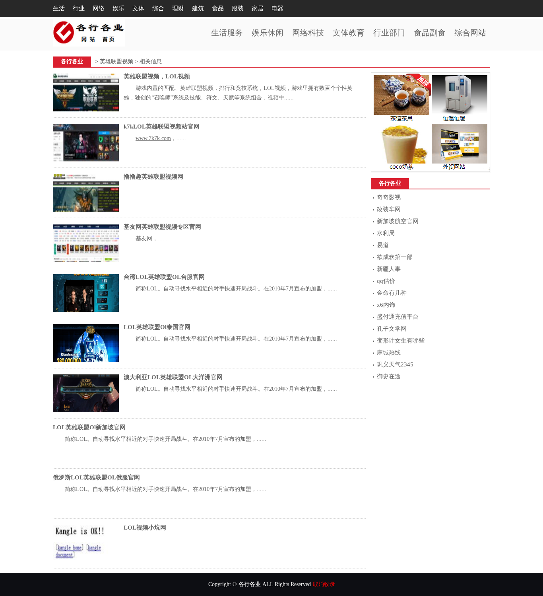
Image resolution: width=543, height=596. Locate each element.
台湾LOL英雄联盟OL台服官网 (164, 277)
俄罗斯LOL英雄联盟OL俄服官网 (96, 477)
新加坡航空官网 (398, 221)
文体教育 (349, 32)
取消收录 (324, 584)
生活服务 (227, 32)
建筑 (198, 8)
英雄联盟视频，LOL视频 (157, 76)
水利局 (386, 233)
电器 (277, 8)
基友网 (144, 239)
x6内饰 (386, 305)
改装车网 (389, 209)
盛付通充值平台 (398, 317)
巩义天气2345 (395, 364)
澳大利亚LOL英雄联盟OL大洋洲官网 (173, 377)
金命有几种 (392, 293)
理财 (178, 8)
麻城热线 (389, 352)
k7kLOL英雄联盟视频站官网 (162, 126)
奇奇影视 (389, 197)
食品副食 (430, 32)
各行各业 (72, 61)
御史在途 (389, 376)
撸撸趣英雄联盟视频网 (153, 176)
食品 (218, 8)
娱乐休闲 (267, 32)
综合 (158, 8)
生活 (59, 8)
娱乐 (118, 8)
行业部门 (389, 32)
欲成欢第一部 (395, 257)
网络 (99, 8)
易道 (383, 245)
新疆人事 (389, 269)
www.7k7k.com (153, 138)
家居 (258, 8)
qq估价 (386, 281)
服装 (238, 8)
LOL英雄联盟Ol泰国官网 (157, 327)
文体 (138, 8)
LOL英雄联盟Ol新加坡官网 (89, 427)
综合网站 (470, 32)
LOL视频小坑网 (145, 527)
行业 (79, 8)
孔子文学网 (392, 328)
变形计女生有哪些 (401, 340)
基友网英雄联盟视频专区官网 (162, 227)
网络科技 (308, 32)
